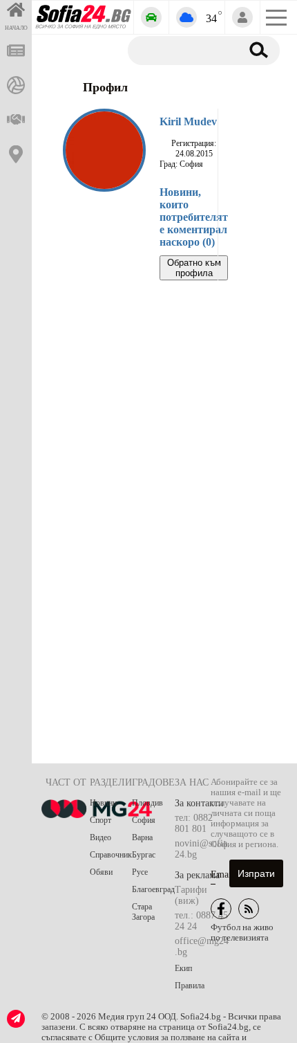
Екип (183, 968)
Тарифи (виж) (191, 895)
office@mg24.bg (202, 946)
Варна (142, 837)
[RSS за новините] (248, 908)
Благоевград (153, 889)
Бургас (143, 855)
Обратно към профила (194, 267)
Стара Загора (143, 912)
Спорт (100, 820)
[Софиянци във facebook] (221, 908)
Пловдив (147, 803)
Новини (103, 803)
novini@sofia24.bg (201, 849)
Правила (189, 985)
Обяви (101, 872)
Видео (100, 837)
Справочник (111, 855)
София (143, 820)
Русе (140, 872)
